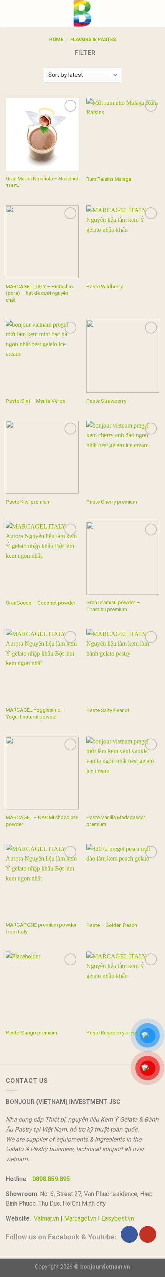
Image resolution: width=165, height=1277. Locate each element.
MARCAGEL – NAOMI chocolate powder (42, 820)
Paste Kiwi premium (28, 502)
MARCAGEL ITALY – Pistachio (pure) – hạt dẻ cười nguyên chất (39, 293)
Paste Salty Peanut (107, 710)
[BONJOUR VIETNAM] (82, 13)
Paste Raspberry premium (115, 1032)
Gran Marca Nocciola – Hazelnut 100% (42, 181)
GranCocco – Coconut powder (41, 603)
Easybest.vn (117, 1218)
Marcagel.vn (80, 1218)
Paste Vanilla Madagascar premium (115, 820)
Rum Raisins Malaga (108, 179)
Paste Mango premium (31, 1032)
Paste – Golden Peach (111, 925)
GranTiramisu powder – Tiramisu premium (113, 605)
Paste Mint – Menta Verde (35, 401)
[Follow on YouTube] (147, 1234)
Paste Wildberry (104, 286)
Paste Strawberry (106, 401)
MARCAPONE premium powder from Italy (41, 928)
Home (56, 39)
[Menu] (10, 13)
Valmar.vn (46, 1218)
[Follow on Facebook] (129, 1234)
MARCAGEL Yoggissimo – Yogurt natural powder (35, 713)
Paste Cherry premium (111, 502)
